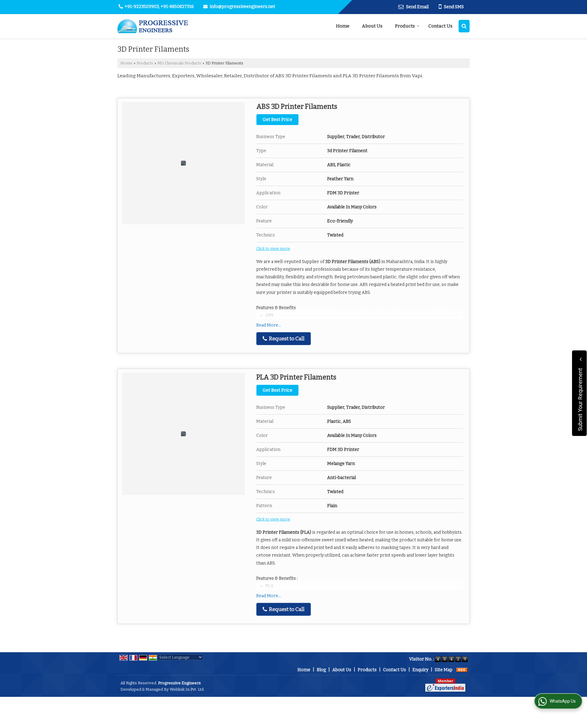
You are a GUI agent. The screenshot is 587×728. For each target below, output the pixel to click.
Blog (321, 669)
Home (342, 26)
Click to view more (273, 248)
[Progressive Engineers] (153, 26)
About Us (372, 26)
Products (405, 26)
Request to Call (286, 338)
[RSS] (461, 669)
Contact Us (440, 26)
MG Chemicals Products (179, 63)
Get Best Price (277, 119)
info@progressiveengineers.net (242, 6)
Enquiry (420, 669)
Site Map (443, 669)
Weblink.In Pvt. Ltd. (187, 689)
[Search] (464, 26)
